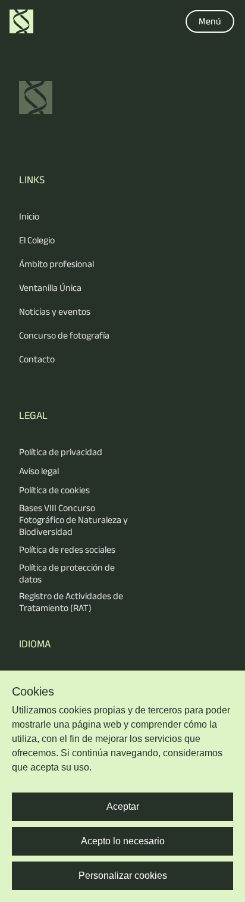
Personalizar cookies (122, 875)
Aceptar (122, 806)
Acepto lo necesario (123, 841)
